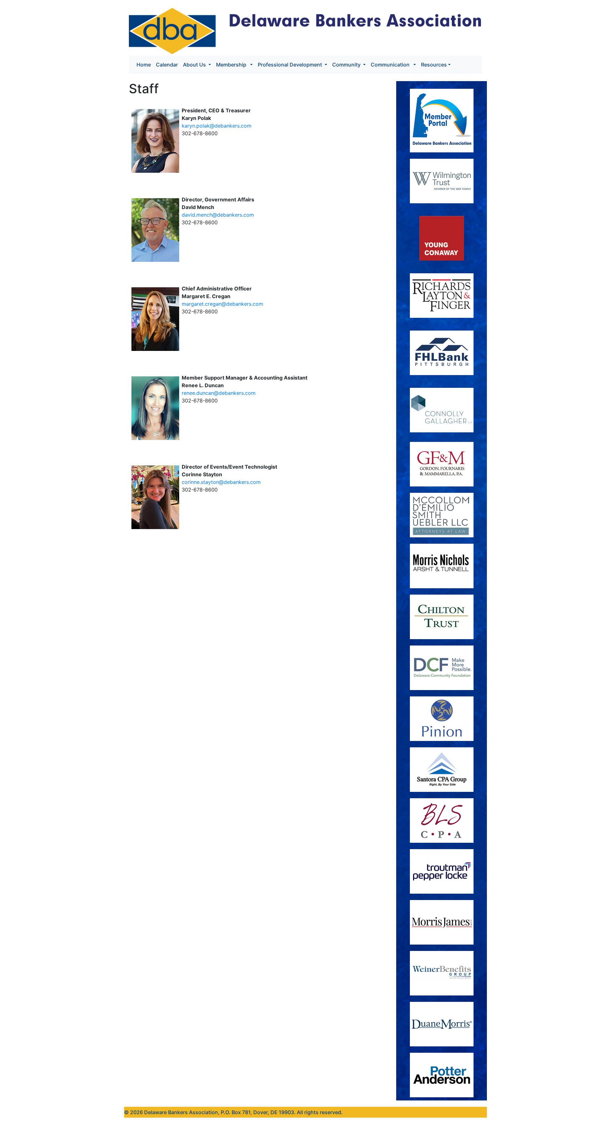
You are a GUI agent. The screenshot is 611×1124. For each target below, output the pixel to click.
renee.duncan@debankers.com (219, 393)
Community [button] (347, 64)
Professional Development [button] (290, 64)
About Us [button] (195, 64)
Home (145, 64)
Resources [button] (434, 64)
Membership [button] (232, 64)
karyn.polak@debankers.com (216, 125)
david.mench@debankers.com (218, 215)
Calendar (167, 64)
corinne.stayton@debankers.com (221, 482)
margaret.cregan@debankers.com (222, 304)
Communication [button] (391, 64)
